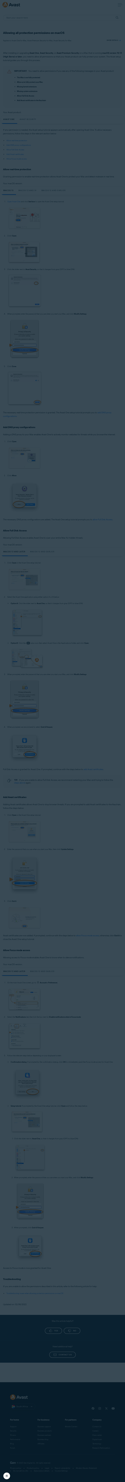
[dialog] (62, 741)
